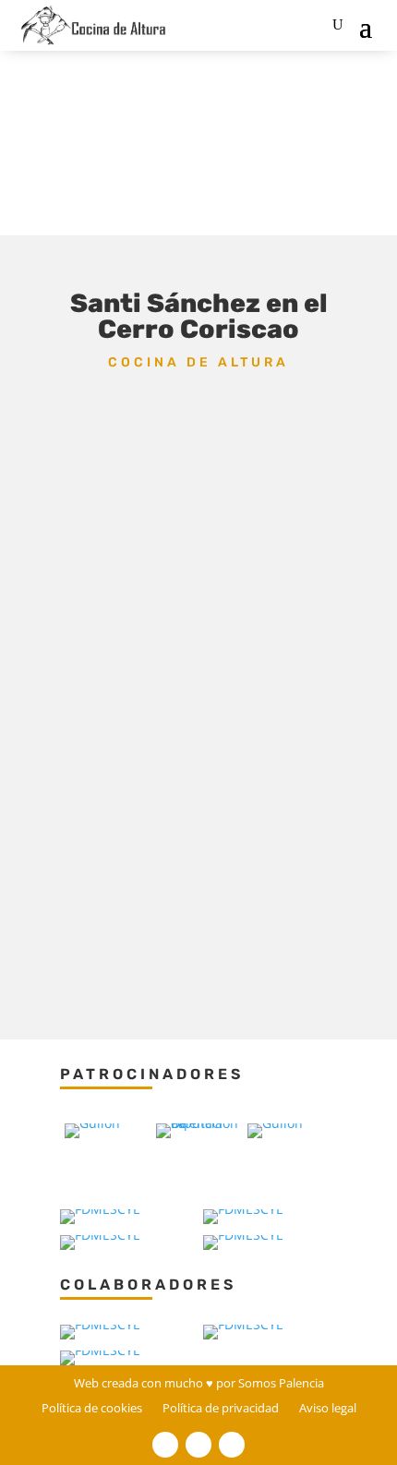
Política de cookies (92, 1411)
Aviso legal (327, 1411)
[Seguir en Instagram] (232, 1445)
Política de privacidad (220, 1411)
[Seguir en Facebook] (165, 1445)
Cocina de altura (198, 362)
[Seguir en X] (198, 1445)
